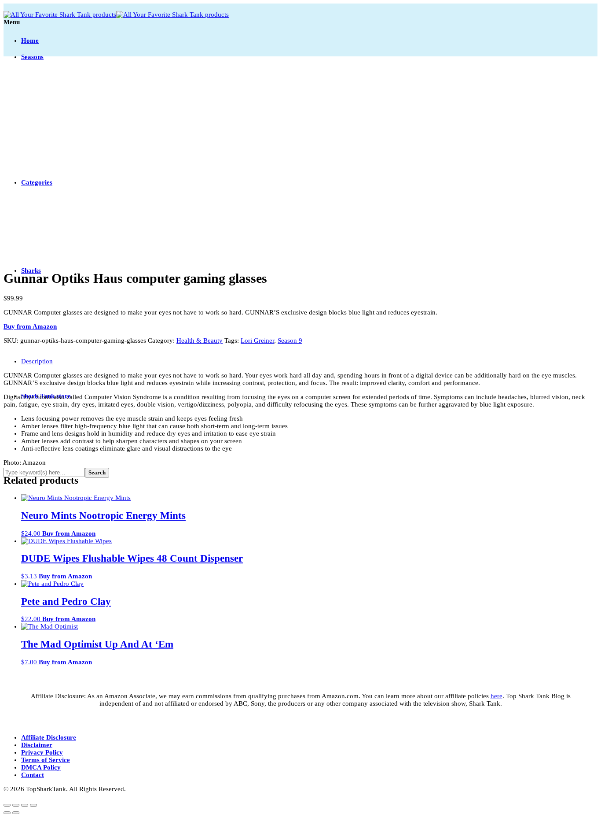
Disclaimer (36, 744)
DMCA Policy (41, 767)
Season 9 (290, 340)
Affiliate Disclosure (48, 737)
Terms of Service (45, 759)
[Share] (24, 805)
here (496, 696)
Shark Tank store (46, 396)
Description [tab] (37, 361)
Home (30, 40)
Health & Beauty (199, 340)
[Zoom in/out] (7, 805)
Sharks (31, 270)
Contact (32, 774)
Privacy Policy (42, 752)
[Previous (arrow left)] (7, 812)
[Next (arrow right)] (15, 812)
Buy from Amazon (30, 326)
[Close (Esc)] (33, 805)
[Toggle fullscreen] (15, 805)
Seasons (32, 56)
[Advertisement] (300, 153)
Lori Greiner (257, 340)
